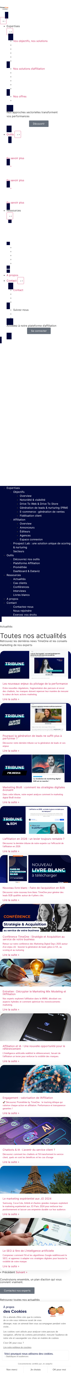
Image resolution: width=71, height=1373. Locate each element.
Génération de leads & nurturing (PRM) (44, 507)
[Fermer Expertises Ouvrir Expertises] (10, 31)
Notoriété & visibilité (32, 499)
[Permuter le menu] (3, 20)
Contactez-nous (23, 606)
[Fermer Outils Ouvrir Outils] (18, 134)
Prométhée (20, 567)
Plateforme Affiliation (26, 563)
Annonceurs (27, 527)
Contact (12, 602)
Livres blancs (21, 594)
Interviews (19, 591)
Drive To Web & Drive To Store (39, 503)
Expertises (13, 488)
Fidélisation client (31, 515)
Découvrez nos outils (26, 559)
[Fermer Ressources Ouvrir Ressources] (10, 215)
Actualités (19, 579)
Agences (25, 535)
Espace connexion (31, 539)
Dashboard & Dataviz (26, 571)
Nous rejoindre (22, 610)
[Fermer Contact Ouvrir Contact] (21, 280)
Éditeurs (25, 531)
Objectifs (18, 491)
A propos (12, 598)
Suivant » (21, 1272)
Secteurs (18, 551)
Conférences (21, 587)
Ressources (14, 575)
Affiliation (19, 519)
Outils (10, 555)
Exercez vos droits (25, 614)
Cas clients (20, 583)
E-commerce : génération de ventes (42, 511)
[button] (35, 414)
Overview (26, 495)
